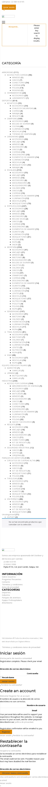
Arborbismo (7, 602)
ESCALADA (11, 170)
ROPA (14, 242)
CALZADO (16, 188)
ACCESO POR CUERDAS (17, 75)
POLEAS (15, 87)
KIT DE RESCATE (19, 442)
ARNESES (16, 77)
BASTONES (17, 257)
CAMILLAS (16, 370)
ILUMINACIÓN (18, 129)
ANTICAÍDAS (17, 393)
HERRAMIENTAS (14, 93)
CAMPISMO (12, 118)
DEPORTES (7, 100)
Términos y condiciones (12, 584)
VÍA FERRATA (13, 499)
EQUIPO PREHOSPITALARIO (15, 365)
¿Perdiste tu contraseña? (11, 685)
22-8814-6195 (17, 1)
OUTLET (11, 517)
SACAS (15, 244)
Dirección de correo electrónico (15, 669)
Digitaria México (24, 641)
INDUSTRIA (7, 380)
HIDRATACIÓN (18, 288)
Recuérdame (8, 677)
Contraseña (32, 673)
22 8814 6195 (9, 561)
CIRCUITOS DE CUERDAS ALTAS (21, 460)
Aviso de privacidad (10, 587)
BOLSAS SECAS (18, 218)
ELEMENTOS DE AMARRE (23, 157)
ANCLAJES (16, 141)
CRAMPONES (18, 275)
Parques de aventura (11, 597)
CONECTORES (18, 82)
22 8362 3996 (9, 564)
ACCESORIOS (18, 95)
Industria (6, 595)
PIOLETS (16, 303)
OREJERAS (16, 455)
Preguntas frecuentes (11, 579)
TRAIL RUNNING (14, 332)
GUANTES (16, 231)
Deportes (6, 592)
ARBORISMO (7, 72)
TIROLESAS (12, 478)
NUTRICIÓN (17, 301)
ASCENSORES (18, 146)
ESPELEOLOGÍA (14, 206)
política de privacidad (24, 722)
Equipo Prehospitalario (12, 600)
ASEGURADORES (19, 182)
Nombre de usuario (36, 705)
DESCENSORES (18, 154)
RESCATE (16, 116)
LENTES (15, 293)
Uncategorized (8, 514)
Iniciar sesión (9, 7)
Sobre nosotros (9, 576)
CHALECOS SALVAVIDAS (22, 108)
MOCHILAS (17, 131)
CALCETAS (16, 265)
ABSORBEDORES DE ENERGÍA (25, 386)
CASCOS (15, 80)
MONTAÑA (12, 247)
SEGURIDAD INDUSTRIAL (18, 447)
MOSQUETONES (19, 164)
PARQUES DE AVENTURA (13, 458)
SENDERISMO (13, 311)
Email (34, 710)
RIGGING (16, 90)
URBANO (11, 373)
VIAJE (9, 355)
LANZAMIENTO (19, 98)
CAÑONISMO (13, 136)
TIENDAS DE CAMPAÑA (22, 134)
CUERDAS (16, 85)
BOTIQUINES (18, 375)
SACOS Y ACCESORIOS (22, 422)
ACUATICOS (12, 103)
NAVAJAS (16, 113)
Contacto (6, 582)
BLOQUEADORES (20, 185)
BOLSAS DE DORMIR (21, 123)
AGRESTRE (12, 368)
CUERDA (16, 111)
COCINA (15, 126)
